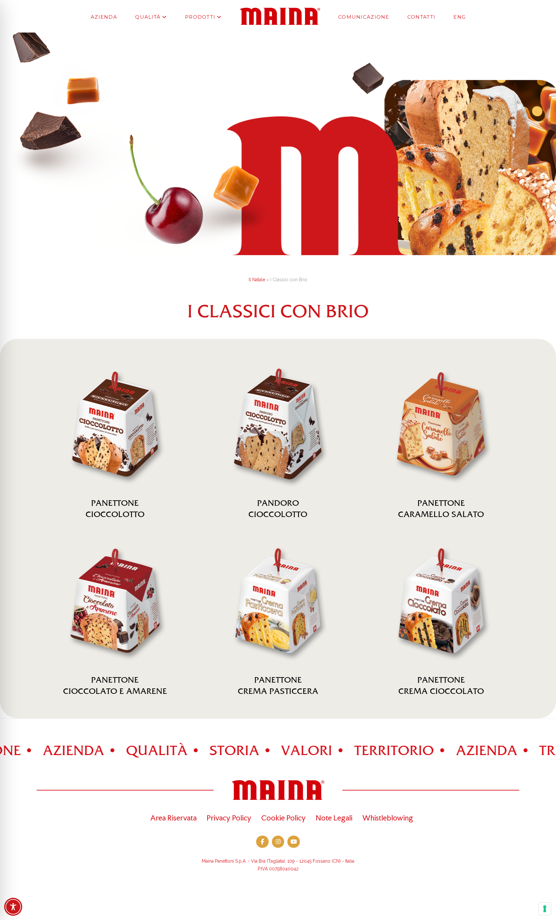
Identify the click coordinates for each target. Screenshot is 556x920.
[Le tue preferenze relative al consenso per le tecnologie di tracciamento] (545, 909)
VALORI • (277, 751)
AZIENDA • (43, 751)
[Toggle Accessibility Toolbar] (13, 906)
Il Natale (257, 279)
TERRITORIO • (364, 751)
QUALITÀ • (127, 751)
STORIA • (204, 751)
